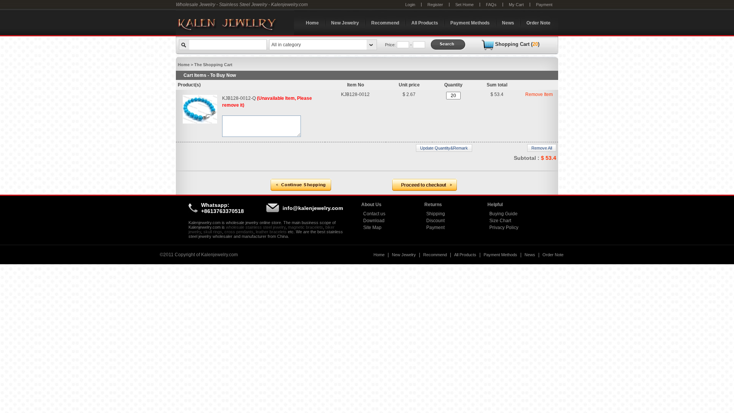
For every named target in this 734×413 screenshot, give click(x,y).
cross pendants (238, 231)
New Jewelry (345, 23)
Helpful (495, 204)
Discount (435, 220)
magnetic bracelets (305, 227)
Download (374, 220)
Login (410, 4)
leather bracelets (271, 231)
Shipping (435, 213)
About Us (371, 204)
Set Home (464, 4)
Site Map (372, 227)
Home (312, 23)
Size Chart (500, 220)
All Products (424, 23)
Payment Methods (470, 23)
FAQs (491, 4)
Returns (433, 204)
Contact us (374, 213)
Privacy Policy (503, 227)
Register (435, 4)
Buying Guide (503, 213)
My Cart (516, 4)
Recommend (385, 23)
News (508, 23)
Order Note (538, 23)
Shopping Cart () (517, 44)
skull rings (212, 231)
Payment (544, 4)
